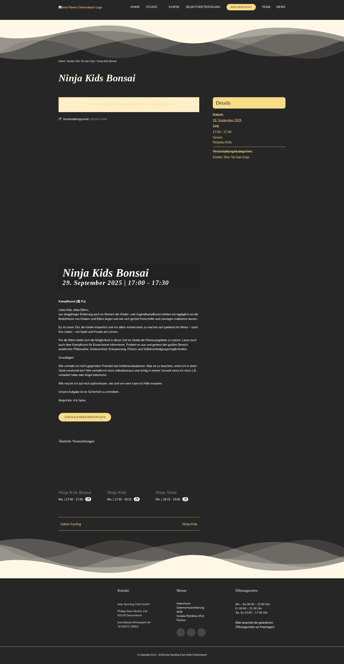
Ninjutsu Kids (222, 142)
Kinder (217, 157)
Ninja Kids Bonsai (75, 492)
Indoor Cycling (71, 524)
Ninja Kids (116, 492)
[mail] (201, 632)
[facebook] (181, 632)
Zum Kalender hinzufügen (84, 417)
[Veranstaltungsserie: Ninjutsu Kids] (88, 499)
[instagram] (191, 632)
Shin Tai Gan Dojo (236, 157)
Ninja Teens (166, 492)
